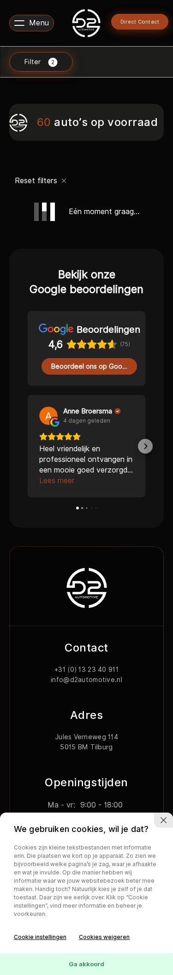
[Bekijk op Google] (48, 416)
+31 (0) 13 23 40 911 (86, 659)
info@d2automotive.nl (86, 669)
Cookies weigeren (104, 936)
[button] (27, 441)
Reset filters (37, 180)
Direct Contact (140, 21)
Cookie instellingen (40, 936)
